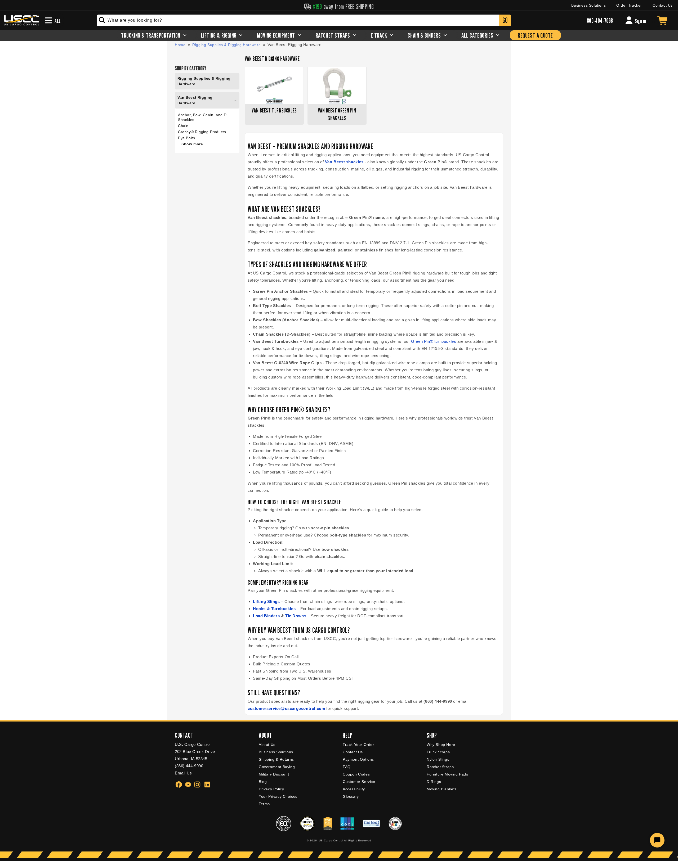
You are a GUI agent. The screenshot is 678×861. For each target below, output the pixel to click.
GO (504, 20)
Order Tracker (629, 5)
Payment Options (358, 759)
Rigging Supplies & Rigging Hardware (226, 45)
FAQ (347, 767)
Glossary (351, 796)
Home (180, 45)
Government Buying (277, 767)
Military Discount (274, 774)
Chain (183, 126)
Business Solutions (588, 5)
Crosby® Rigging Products (202, 132)
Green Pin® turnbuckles (433, 341)
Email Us (183, 773)
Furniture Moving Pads (447, 774)
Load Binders (266, 616)
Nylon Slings (438, 759)
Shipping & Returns (276, 759)
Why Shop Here (441, 744)
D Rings (434, 781)
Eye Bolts (186, 138)
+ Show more (190, 144)
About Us (267, 744)
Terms (264, 804)
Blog (263, 781)
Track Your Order (358, 744)
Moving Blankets (442, 789)
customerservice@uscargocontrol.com (286, 708)
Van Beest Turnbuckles (274, 110)
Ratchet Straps (440, 767)
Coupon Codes (356, 774)
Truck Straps (438, 752)
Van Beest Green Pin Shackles (337, 114)
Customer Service (359, 781)
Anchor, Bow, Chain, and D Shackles (202, 117)
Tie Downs (295, 616)
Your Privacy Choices (278, 796)
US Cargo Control (331, 840)
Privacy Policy (271, 789)
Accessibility (354, 789)
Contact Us (663, 5)
